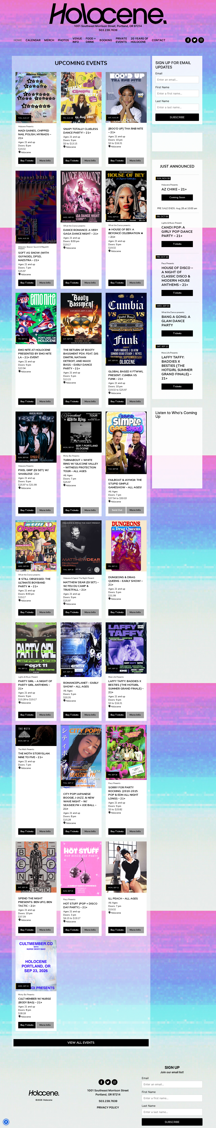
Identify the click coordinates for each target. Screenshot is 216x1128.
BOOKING (106, 40)
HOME (18, 40)
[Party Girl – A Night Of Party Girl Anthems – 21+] (36, 647)
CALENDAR (33, 40)
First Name (162, 87)
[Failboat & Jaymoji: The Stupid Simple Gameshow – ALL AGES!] (126, 443)
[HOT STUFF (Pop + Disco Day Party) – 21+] (81, 868)
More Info (45, 160)
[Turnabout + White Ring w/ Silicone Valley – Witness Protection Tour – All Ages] (81, 432)
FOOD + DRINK (91, 40)
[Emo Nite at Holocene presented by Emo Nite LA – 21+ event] (36, 318)
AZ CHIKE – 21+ (174, 189)
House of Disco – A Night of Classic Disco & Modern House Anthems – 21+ (177, 276)
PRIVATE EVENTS (121, 40)
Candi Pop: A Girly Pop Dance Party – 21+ (177, 231)
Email (158, 73)
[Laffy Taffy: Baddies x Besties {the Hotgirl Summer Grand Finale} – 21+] (126, 648)
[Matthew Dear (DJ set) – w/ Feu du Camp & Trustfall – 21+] (81, 547)
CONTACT (158, 40)
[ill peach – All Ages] (126, 867)
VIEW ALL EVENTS (81, 1043)
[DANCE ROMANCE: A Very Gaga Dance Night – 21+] (81, 196)
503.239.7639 (108, 30)
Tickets (177, 244)
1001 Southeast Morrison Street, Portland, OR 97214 (108, 26)
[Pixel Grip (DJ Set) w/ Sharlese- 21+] (36, 437)
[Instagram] (201, 40)
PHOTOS (63, 40)
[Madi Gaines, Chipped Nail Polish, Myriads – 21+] (36, 97)
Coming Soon (177, 197)
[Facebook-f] (188, 40)
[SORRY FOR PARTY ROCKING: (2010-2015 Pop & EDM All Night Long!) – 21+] (126, 752)
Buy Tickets (26, 160)
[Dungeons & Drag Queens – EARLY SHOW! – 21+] (126, 546)
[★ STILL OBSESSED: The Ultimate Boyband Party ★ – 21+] (36, 545)
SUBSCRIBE (177, 117)
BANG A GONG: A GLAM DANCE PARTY (175, 321)
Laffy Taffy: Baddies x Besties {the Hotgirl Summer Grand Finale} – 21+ (176, 368)
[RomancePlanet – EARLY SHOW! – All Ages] (81, 649)
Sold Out (117, 510)
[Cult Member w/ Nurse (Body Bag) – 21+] (36, 965)
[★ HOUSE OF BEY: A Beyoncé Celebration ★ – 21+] (126, 196)
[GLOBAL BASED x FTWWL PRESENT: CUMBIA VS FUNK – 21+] (126, 329)
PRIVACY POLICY (108, 1107)
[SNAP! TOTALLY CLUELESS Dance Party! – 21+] (81, 97)
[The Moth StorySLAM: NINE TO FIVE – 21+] (36, 735)
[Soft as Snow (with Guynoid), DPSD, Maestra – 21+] (36, 207)
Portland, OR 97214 (108, 1094)
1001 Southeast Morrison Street (108, 1090)
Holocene (26, 152)
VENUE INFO (77, 40)
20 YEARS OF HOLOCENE (139, 40)
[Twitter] (194, 40)
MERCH (49, 40)
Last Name (162, 101)
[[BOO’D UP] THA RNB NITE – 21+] (126, 97)
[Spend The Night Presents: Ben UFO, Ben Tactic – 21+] (36, 867)
